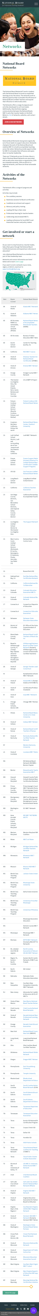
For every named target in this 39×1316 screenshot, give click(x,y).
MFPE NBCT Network (30, 940)
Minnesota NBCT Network (28, 857)
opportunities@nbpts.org (11, 269)
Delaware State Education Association (30, 619)
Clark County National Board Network (30, 1009)
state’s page (19, 262)
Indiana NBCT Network (30, 722)
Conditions (14, 1305)
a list (10, 115)
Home (6, 1305)
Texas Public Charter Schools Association (30, 1158)
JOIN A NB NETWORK (13, 122)
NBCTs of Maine (28, 839)
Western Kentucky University (29, 746)
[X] (21, 1309)
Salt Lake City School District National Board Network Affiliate (31, 1184)
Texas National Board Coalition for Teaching (30, 1149)
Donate (32, 1305)
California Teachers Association (29, 489)
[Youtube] (28, 1309)
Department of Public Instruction (30, 1251)
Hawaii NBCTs (27, 681)
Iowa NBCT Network (30, 695)
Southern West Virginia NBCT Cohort (30, 1265)
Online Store (23, 1305)
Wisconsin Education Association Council (30, 1258)
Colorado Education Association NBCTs (29, 591)
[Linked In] (24, 1309)
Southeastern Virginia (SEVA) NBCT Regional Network (30, 1209)
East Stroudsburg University (29, 1067)
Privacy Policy (4, 1314)
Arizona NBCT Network (30, 366)
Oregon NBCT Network (30, 1059)
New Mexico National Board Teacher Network (31, 1002)
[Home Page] (13, 4)
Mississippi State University (28, 884)
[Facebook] (17, 1309)
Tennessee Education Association (30, 1115)
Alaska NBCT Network (30, 307)
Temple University (29, 1073)
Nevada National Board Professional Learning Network (31, 1017)
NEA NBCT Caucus (29, 352)
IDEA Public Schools (30, 1143)
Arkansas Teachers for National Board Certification (30, 359)
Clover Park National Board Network (30, 1235)
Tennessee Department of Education (31, 1108)
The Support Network (30, 522)
